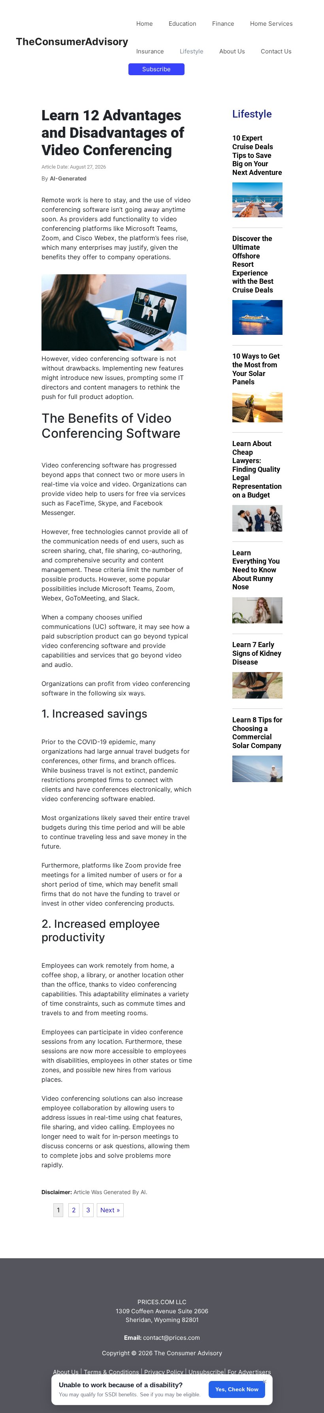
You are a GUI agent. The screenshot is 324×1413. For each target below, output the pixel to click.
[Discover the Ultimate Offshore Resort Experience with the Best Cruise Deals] (257, 317)
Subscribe (156, 69)
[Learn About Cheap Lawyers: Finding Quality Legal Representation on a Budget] (257, 518)
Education (182, 23)
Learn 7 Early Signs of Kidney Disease (256, 653)
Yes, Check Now (236, 1389)
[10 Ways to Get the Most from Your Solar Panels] (257, 407)
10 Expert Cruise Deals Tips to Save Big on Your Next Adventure (257, 155)
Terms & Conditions (111, 1372)
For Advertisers (249, 1372)
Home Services (271, 23)
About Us (232, 51)
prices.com (184, 1337)
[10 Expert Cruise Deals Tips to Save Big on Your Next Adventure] (257, 199)
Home (144, 23)
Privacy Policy (163, 1372)
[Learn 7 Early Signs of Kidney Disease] (257, 685)
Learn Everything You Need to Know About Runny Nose (256, 570)
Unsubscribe (206, 1372)
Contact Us (276, 51)
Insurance (150, 51)
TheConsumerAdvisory (72, 41)
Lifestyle (191, 51)
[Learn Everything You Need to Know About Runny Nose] (257, 610)
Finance (223, 23)
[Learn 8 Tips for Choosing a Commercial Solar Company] (257, 769)
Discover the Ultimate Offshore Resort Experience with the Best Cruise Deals (252, 264)
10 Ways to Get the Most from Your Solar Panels (256, 369)
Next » (110, 1210)
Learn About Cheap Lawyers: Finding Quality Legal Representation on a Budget (257, 469)
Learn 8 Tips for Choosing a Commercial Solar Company (257, 733)
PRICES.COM (156, 1302)
